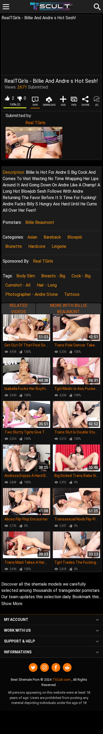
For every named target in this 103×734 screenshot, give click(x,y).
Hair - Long (47, 285)
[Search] (96, 6)
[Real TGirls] (34, 142)
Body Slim (25, 275)
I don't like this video (19, 98)
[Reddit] (67, 667)
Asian (32, 237)
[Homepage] (51, 6)
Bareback (52, 237)
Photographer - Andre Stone (31, 294)
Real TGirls (35, 122)
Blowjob (74, 237)
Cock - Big (81, 275)
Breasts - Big (53, 275)
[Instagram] (44, 667)
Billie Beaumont (39, 222)
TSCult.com (61, 680)
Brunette (13, 246)
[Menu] (6, 6)
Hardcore (36, 246)
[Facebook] (56, 667)
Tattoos (71, 294)
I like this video (7, 98)
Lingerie (59, 246)
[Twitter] (33, 667)
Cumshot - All (17, 285)
